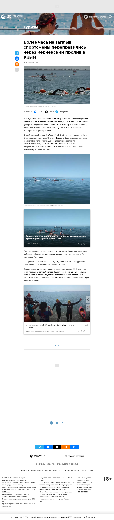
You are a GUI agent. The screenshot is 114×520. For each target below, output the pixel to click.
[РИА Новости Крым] (12, 16)
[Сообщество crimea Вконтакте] (48, 447)
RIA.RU (84, 471)
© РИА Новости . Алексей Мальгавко (34, 106)
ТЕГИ (91, 471)
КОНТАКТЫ (57, 471)
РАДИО (48, 471)
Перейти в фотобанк (50, 106)
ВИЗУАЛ (74, 464)
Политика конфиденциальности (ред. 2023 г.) (19, 500)
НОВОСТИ (24, 471)
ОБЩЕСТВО (51, 464)
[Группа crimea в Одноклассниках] (65, 447)
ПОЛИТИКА (40, 464)
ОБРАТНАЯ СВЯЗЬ (71, 471)
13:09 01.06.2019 (29, 62)
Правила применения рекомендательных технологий (18, 504)
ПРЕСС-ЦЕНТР (37, 471)
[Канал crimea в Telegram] (39, 447)
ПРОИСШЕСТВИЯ (63, 464)
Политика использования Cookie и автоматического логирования (15, 495)
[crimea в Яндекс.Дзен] (57, 447)
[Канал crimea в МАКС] (74, 447)
